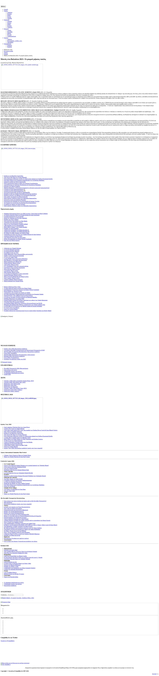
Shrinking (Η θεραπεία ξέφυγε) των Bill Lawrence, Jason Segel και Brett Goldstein (26, 213)
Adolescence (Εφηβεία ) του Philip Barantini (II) (16, 231)
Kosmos (9, 14)
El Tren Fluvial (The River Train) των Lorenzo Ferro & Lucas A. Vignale (23, 557)
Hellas (9, 15)
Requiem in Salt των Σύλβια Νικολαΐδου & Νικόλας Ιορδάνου (20, 194)
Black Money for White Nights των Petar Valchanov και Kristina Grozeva (23, 439)
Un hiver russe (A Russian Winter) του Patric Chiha (17, 563)
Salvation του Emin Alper (10, 550)
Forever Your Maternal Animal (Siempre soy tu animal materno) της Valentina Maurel (26, 465)
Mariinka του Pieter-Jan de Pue (12, 535)
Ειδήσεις (9, 45)
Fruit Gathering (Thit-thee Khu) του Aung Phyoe (17, 427)
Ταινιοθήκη (10, 42)
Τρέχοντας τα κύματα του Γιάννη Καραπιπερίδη (16, 514)
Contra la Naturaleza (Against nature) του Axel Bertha (18, 442)
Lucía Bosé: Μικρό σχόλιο (11, 270)
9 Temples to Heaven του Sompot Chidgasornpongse (18, 480)
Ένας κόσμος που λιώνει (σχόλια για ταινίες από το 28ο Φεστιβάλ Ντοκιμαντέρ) (25, 501)
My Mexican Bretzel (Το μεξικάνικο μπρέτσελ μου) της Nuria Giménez (23, 528)
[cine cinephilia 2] (6, 664)
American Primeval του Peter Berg (13, 236)
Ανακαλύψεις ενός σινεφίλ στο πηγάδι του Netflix (17, 292)
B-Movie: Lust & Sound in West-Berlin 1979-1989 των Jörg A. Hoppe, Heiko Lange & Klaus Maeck (30, 525)
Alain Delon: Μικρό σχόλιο (11, 264)
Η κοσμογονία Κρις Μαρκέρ (11, 251)
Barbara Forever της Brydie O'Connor (14, 574)
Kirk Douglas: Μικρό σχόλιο (11, 272)
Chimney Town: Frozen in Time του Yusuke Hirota (17, 455)
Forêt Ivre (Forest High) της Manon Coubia (15, 556)
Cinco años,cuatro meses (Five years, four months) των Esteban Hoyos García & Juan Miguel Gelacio (30, 430)
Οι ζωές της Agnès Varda (10, 257)
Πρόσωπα (6, 20)
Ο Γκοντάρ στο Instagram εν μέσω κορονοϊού (16, 273)
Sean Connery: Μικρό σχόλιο (12, 278)
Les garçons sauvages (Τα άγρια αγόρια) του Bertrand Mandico (20, 297)
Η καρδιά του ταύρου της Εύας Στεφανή (14, 204)
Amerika (9, 18)
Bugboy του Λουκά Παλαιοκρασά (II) (14, 513)
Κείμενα (6, 29)
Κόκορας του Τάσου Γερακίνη (12, 186)
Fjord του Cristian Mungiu (11, 446)
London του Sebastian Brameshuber (13, 569)
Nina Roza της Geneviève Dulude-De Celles (15, 553)
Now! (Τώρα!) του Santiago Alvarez (13, 522)
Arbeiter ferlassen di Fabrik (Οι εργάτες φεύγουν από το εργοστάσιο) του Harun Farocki (27, 520)
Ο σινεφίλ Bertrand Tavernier (11, 249)
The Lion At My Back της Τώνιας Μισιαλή (15, 177)
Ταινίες (6, 11)
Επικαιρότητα (7, 44)
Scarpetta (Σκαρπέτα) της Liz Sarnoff (13, 216)
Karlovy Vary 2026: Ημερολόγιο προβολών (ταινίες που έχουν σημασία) (23, 448)
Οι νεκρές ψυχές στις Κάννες (11, 307)
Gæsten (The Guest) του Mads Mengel (14, 428)
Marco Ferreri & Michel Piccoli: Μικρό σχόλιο (16, 276)
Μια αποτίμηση (8, 502)
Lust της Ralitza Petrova (10, 572)
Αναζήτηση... (4, 595)
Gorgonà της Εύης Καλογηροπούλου (13, 189)
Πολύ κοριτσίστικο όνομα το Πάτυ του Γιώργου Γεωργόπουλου (21, 183)
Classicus (9, 12)
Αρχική (6, 9)
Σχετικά (154, 674)
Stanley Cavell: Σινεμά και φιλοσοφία (14, 255)
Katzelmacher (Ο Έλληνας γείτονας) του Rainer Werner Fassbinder (21, 289)
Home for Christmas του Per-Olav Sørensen (15, 218)
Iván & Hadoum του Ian (10, 562)
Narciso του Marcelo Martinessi (12, 565)
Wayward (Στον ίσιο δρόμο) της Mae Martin (15, 221)
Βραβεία (9, 47)
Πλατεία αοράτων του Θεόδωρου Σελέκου (15, 517)
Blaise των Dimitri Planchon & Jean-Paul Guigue (17, 457)
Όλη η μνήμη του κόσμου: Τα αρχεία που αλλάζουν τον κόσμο (20, 541)
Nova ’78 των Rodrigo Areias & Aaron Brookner (17, 532)
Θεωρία (9, 35)
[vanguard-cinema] (6, 362)
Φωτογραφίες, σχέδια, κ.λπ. (14, 41)
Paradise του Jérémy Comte (11, 566)
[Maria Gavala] (17, 598)
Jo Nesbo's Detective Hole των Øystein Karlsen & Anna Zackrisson (21, 215)
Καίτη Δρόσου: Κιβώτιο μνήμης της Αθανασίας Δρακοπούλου (20, 198)
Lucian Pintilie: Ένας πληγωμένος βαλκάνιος (15, 258)
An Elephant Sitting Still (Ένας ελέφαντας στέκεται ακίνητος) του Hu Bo (23, 303)
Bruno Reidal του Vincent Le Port (13, 291)
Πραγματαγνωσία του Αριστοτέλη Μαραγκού (16, 510)
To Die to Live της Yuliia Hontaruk (13, 440)
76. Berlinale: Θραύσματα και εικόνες (14, 582)
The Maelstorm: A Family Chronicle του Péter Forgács (18, 526)
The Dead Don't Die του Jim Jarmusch (14, 301)
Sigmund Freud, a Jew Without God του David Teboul (18, 295)
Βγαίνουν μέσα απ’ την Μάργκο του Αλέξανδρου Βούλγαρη (20, 195)
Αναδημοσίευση (11, 36)
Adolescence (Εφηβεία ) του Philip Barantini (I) (16, 230)
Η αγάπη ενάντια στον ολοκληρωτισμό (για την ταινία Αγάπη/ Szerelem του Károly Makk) (27, 310)
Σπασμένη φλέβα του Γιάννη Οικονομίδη (15, 182)
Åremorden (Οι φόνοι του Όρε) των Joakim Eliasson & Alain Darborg (22, 234)
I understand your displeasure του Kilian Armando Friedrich (19, 568)
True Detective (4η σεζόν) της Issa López (15, 237)
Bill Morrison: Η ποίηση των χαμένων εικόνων (16, 538)
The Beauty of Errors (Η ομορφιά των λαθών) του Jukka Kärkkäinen (22, 529)
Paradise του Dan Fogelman (11, 228)
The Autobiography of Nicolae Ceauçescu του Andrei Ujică (19, 523)
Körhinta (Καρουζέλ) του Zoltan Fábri (14, 298)
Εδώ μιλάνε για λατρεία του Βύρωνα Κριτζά (15, 197)
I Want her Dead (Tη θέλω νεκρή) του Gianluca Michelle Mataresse (22, 534)
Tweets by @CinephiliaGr (7, 641)
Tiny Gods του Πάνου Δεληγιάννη (13, 508)
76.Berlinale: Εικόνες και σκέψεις (13, 584)
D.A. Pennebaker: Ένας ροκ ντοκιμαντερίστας (16, 266)
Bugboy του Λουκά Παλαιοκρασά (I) (14, 511)
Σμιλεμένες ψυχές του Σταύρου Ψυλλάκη (15, 200)
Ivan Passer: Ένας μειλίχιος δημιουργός (14, 267)
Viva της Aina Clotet (9, 491)
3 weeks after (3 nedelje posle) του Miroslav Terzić (17, 437)
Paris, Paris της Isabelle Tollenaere (13, 431)
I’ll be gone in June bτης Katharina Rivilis (15, 467)
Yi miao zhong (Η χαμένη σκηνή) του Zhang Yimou (17, 288)
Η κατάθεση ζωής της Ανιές (11, 252)
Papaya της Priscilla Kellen (11, 577)
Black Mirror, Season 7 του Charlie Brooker (15, 227)
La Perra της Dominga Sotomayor (13, 482)
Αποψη (9, 30)
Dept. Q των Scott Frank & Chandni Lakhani (16, 224)
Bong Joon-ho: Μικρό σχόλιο (12, 269)
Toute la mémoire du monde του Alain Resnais (16, 519)
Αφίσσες (9, 39)
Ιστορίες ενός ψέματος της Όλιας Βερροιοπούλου (17, 507)
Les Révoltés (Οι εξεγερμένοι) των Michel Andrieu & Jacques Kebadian (23, 306)
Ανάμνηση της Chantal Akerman (12, 248)
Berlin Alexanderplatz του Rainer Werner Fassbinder (17, 239)
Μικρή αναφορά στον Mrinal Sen (12, 261)
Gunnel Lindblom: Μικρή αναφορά (13, 279)
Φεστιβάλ (9, 32)
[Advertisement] (20, 3)
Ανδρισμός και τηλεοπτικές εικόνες (13, 222)
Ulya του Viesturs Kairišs (10, 468)
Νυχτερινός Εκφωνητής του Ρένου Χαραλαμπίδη (17, 192)
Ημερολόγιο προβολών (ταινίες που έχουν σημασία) (18, 504)
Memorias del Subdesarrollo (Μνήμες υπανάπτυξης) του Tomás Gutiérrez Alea (24, 304)
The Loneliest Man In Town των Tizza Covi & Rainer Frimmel (20, 551)
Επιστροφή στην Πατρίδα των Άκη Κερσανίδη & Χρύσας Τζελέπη (21, 201)
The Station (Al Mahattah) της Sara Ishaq (15, 489)
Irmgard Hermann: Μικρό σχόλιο (12, 275)
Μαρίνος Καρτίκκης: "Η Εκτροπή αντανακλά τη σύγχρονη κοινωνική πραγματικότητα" (27, 188)
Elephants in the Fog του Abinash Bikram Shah (16, 470)
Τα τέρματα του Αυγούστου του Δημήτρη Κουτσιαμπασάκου (20, 203)
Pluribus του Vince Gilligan (11, 219)
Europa (9, 17)
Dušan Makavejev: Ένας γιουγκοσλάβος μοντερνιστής (18, 254)
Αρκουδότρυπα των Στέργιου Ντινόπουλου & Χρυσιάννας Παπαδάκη (22, 185)
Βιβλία (9, 33)
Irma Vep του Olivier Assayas (11, 240)
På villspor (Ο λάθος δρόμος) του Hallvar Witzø (16, 233)
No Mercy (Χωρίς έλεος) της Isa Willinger (15, 531)
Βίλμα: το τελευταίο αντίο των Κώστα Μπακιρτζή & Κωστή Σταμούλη (22, 516)
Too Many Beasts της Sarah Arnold (13, 479)
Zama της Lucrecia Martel (11, 309)
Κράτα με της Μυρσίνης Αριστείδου (13, 176)
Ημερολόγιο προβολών (10, 585)
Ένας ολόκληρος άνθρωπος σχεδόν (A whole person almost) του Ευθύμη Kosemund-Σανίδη (28, 179)
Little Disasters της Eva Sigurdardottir (14, 225)
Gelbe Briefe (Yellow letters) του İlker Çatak (15, 445)
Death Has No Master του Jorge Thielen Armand (17, 483)
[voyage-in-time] (5, 602)
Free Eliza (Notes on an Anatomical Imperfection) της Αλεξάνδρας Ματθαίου (24, 180)
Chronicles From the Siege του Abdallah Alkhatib (17, 559)
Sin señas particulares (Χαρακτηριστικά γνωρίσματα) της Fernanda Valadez (23, 294)
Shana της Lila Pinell (9, 486)
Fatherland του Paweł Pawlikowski (13, 443)
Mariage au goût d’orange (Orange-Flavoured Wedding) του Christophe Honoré (25, 476)
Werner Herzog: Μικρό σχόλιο (12, 263)
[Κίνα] (15, 663)
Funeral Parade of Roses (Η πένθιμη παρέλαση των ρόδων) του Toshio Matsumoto (25, 300)
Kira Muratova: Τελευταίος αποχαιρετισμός (15, 260)
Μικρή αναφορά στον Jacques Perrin (13, 281)
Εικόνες (6, 38)
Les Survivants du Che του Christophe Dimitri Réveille (18, 473)
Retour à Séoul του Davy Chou (12, 286)
